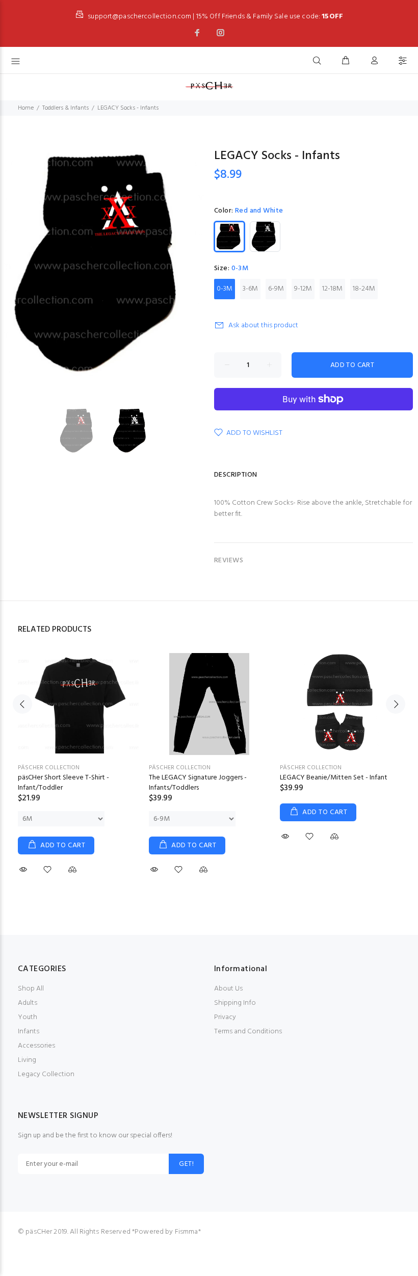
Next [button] (395, 704)
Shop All (31, 989)
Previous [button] (22, 704)
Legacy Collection (46, 1074)
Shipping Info (235, 1003)
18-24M (364, 289)
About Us (228, 989)
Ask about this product (263, 325)
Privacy (225, 1017)
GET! (186, 1164)
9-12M (303, 289)
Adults (27, 1003)
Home (26, 108)
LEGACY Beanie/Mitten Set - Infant (333, 778)
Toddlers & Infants (65, 108)
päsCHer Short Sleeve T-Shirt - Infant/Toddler (63, 783)
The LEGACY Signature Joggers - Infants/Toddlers (198, 783)
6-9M (276, 289)
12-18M (332, 289)
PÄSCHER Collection (49, 768)
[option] (84, 431)
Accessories (36, 1046)
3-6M (250, 289)
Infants (28, 1031)
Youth (27, 1017)
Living (27, 1060)
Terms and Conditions (248, 1031)
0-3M (224, 289)
